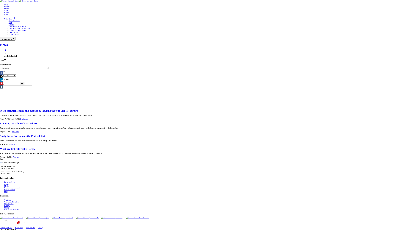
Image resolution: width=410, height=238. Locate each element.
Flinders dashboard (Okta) (17, 27)
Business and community (12, 188)
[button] (9, 19)
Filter (2, 61)
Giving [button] (6, 12)
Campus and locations (11, 202)
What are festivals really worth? (17, 148)
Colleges (7, 206)
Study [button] (6, 4)
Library (11, 25)
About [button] (6, 14)
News (4, 45)
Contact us (7, 200)
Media (6, 186)
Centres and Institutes (11, 209)
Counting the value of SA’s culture (18, 123)
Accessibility (30, 228)
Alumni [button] (6, 10)
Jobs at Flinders (14, 34)
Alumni (6, 184)
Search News (4, 79)
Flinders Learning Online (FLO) (19, 28)
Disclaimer (19, 228)
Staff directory (13, 32)
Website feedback (6, 228)
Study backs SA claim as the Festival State (23, 136)
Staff (10, 23)
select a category (5, 64)
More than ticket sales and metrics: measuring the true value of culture (39, 110)
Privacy (40, 228)
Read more (24, 119)
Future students (9, 182)
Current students (14, 21)
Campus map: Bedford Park (18, 30)
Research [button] (7, 6)
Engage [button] (6, 8)
